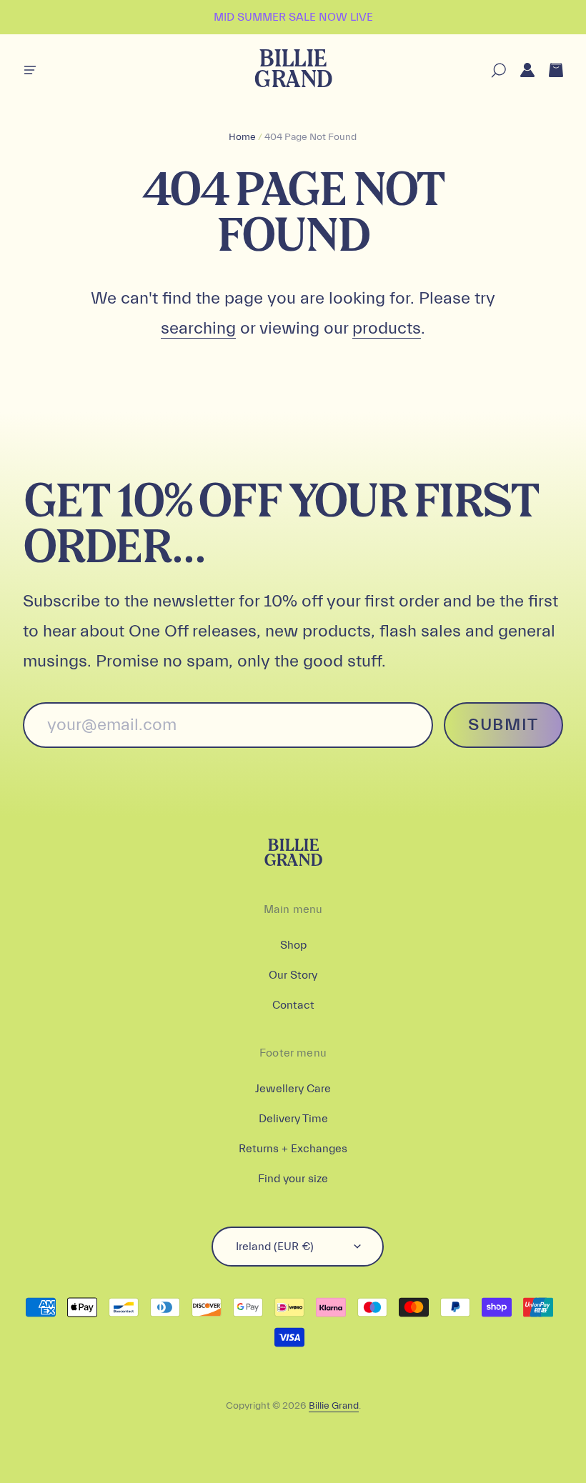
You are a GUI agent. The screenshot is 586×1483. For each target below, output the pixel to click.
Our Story (293, 975)
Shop (293, 945)
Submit (503, 724)
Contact (293, 1005)
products (386, 328)
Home (242, 137)
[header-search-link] (491, 70)
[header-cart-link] (549, 70)
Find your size (293, 1178)
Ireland (275, 1246)
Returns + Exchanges (293, 1148)
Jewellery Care (293, 1088)
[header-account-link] (520, 70)
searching (198, 328)
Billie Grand (293, 70)
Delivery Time (293, 1118)
